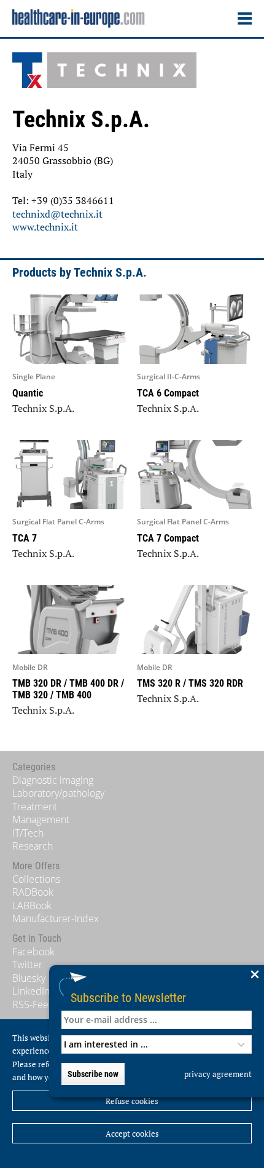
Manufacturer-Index (55, 918)
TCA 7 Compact (168, 538)
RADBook (32, 892)
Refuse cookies (132, 1101)
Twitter (27, 964)
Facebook (33, 951)
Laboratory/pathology (58, 793)
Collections (36, 879)
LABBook (32, 905)
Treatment (34, 806)
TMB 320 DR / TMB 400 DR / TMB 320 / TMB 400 (68, 689)
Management (40, 819)
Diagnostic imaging (52, 780)
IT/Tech (28, 833)
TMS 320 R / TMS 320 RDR (190, 683)
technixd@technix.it (57, 214)
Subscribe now (93, 1074)
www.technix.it (45, 227)
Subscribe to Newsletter (128, 997)
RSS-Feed (33, 1004)
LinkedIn (31, 991)
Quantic (27, 393)
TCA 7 (24, 538)
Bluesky (28, 978)
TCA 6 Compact (168, 393)
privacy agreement (218, 1073)
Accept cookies (132, 1133)
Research (32, 846)
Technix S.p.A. (43, 408)
